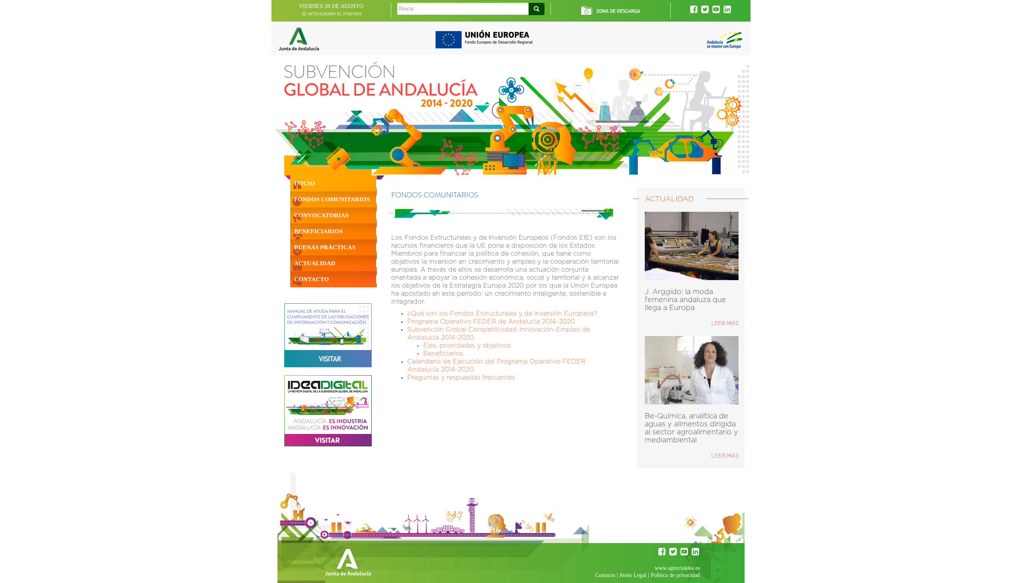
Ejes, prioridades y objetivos (467, 345)
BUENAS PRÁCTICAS (324, 247)
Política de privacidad (675, 575)
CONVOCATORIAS (321, 215)
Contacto (605, 575)
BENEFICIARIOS (318, 231)
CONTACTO (311, 279)
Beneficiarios (443, 353)
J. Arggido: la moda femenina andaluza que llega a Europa (685, 300)
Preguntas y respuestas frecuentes (461, 377)
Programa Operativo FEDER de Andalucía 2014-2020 (491, 321)
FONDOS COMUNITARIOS (332, 199)
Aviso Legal (632, 575)
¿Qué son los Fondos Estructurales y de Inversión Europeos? (502, 313)
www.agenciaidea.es (677, 568)
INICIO (304, 183)
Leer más (725, 323)
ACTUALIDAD (314, 263)
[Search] (537, 9)
